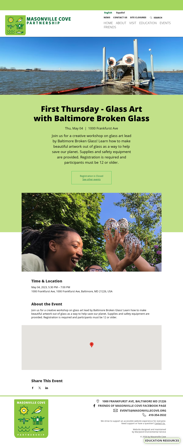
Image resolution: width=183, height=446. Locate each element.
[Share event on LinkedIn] (46, 388)
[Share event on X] (39, 388)
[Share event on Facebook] (32, 388)
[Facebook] (94, 406)
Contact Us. (160, 423)
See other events (91, 179)
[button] (121, 23)
